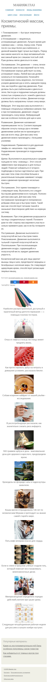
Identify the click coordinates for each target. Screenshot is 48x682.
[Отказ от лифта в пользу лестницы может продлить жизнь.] (24, 336)
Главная (9, 9)
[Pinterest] (24, 282)
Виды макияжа (34, 9)
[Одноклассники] (33, 282)
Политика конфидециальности (13, 675)
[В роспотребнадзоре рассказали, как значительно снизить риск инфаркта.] (24, 420)
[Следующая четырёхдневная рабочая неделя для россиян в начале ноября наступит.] (24, 621)
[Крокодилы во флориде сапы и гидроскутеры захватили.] (24, 478)
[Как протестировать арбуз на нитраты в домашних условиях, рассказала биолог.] (24, 364)
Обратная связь (9, 679)
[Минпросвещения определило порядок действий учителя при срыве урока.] (24, 593)
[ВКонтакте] (14, 282)
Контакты (7, 672)
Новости (20, 9)
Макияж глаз (24, 5)
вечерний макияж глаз (16, 278)
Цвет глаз (12, 14)
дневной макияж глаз (31, 278)
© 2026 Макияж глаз (10, 669)
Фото (36, 14)
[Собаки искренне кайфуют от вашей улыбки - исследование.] (24, 392)
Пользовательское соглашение (20, 672)
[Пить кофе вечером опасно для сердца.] (24, 537)
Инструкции (26, 14)
